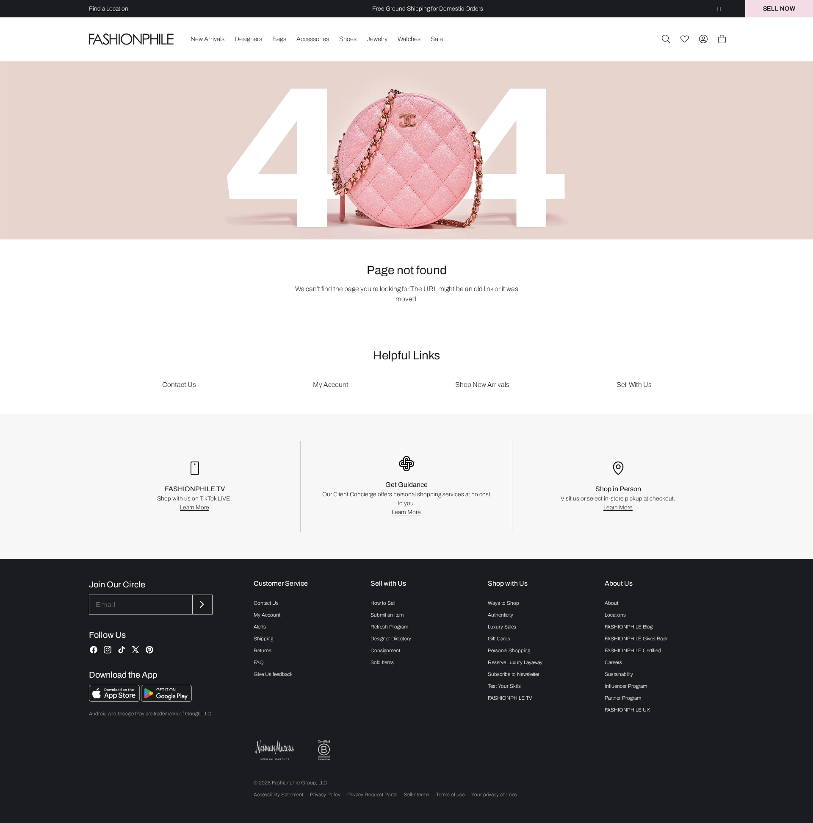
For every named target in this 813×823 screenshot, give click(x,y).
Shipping (263, 639)
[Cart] (721, 39)
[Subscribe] (201, 604)
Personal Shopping (509, 650)
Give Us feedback (273, 674)
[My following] (684, 39)
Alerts (260, 627)
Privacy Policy (325, 795)
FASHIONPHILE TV (510, 698)
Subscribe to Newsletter (513, 674)
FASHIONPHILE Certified (633, 650)
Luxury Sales (502, 627)
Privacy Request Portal (372, 795)
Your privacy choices (494, 795)
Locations (615, 615)
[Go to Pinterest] (149, 649)
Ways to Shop (503, 603)
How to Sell (383, 603)
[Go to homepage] (131, 39)
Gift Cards (499, 639)
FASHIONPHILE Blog (629, 627)
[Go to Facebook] (93, 649)
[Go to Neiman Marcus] (274, 750)
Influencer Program (626, 686)
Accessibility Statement (278, 795)
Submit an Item (387, 615)
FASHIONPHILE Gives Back (636, 639)
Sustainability (619, 674)
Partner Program (623, 698)
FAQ (259, 662)
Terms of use (450, 795)
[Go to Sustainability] (324, 750)
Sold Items (382, 662)
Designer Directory (391, 639)
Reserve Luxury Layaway (515, 662)
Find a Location (108, 9)
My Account (330, 384)
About (611, 603)
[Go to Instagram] (107, 649)
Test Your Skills (504, 686)
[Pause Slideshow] (719, 8)
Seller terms (416, 795)
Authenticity (500, 615)
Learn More (194, 507)
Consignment (385, 650)
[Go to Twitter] (135, 649)
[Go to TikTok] (121, 649)
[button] (666, 39)
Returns (262, 650)
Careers (613, 662)
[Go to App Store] (115, 699)
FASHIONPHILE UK (627, 710)
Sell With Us (634, 384)
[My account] (703, 39)
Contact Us (179, 384)
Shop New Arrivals (482, 384)
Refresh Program (389, 627)
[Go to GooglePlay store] (166, 699)
